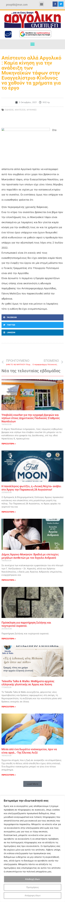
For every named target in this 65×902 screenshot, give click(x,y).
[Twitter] (60, 4)
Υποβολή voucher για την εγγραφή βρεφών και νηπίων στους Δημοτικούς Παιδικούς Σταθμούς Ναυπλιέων (31, 418)
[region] (32, 849)
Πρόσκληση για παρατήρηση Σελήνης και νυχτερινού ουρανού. (26, 624)
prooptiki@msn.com (17, 4)
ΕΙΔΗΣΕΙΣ (9, 109)
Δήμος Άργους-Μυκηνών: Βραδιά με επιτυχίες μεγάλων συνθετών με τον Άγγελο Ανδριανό (30, 556)
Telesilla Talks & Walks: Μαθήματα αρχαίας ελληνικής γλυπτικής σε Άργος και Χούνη (28, 683)
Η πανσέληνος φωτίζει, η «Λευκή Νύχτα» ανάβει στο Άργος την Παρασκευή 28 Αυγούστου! (31, 488)
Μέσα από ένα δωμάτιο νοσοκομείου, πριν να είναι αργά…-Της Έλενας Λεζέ (29, 751)
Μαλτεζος (20, 109)
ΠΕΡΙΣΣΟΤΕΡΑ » (9, 444)
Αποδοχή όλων (32, 879)
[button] (41, 4)
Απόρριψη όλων (33, 895)
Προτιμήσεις (32, 887)
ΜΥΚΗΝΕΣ (32, 109)
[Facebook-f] (55, 4)
